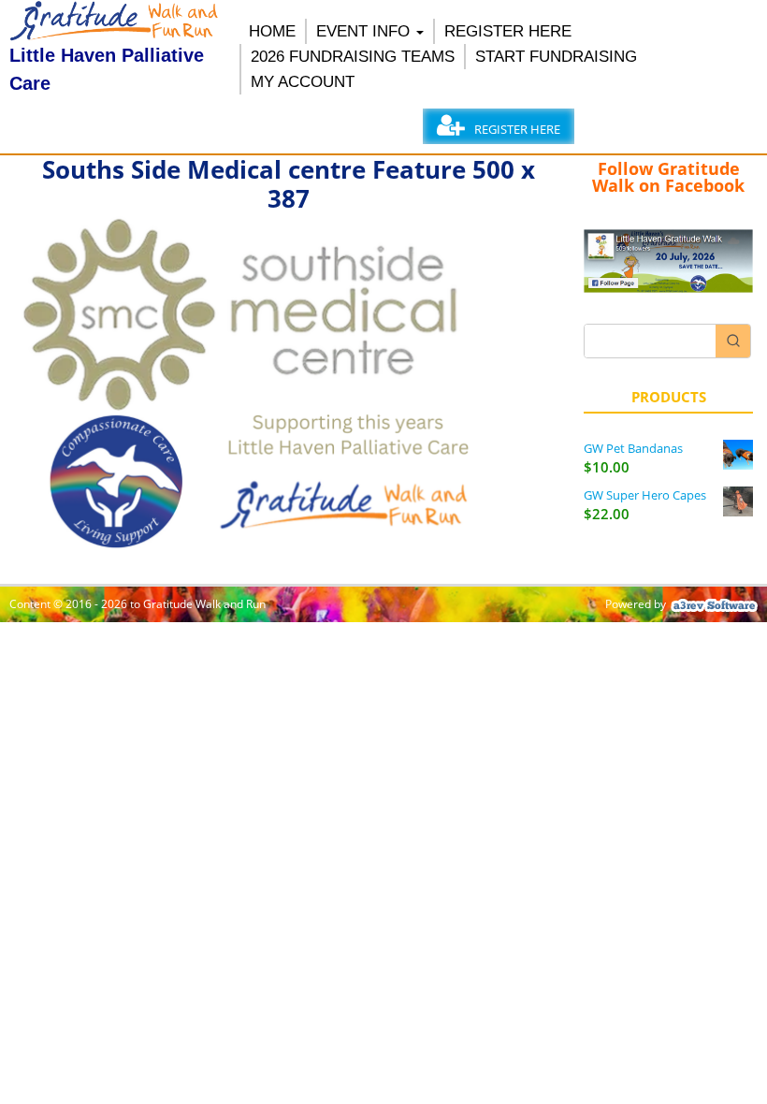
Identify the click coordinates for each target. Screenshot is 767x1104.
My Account (303, 82)
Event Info (363, 31)
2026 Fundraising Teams (353, 56)
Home (272, 31)
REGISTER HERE (508, 31)
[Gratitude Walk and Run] (115, 35)
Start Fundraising (556, 56)
